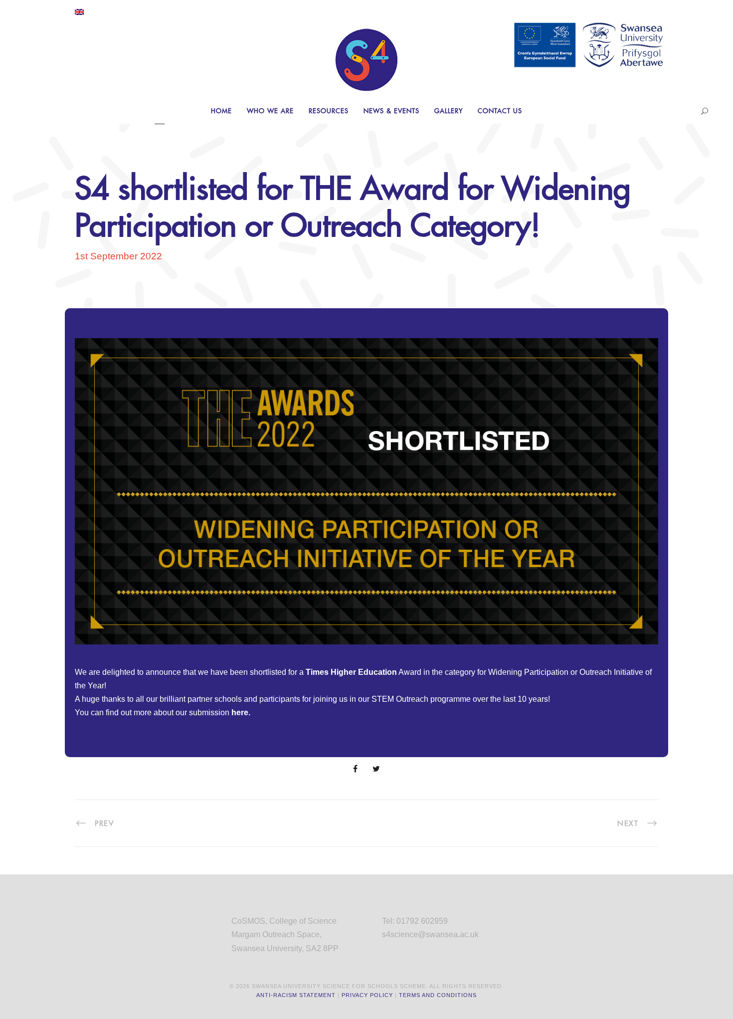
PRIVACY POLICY (367, 995)
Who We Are (270, 110)
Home (221, 110)
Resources (329, 110)
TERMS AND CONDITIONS (438, 995)
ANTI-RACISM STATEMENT (296, 995)
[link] (351, 672)
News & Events (391, 110)
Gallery (448, 110)
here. (240, 712)
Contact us (500, 110)
